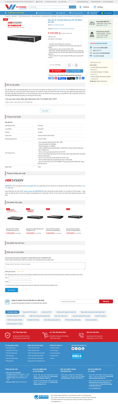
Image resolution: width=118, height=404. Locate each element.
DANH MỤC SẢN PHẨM (16, 13)
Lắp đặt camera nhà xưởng (81, 316)
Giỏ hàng (100, 7)
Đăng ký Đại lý (9, 361)
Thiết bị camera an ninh (25, 16)
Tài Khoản (86, 7)
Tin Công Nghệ (108, 13)
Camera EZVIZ (46, 312)
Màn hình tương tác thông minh (39, 316)
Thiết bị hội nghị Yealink (14, 320)
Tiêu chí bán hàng (10, 348)
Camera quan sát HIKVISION (32, 191)
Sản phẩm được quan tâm (45, 13)
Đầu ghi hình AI (46, 16)
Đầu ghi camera (36, 16)
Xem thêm (45, 111)
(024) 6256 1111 (15, 376)
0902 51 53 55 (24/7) (102, 81)
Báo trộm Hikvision (61, 316)
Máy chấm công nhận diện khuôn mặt (93, 312)
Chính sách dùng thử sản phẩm (36, 353)
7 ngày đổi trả (93, 13)
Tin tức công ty (54, 350)
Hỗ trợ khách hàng (83, 1)
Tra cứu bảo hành (108, 1)
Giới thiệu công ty (54, 348)
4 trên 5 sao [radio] (22, 271)
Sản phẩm (14, 16)
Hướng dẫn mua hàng (11, 350)
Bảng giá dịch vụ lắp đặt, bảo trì (36, 361)
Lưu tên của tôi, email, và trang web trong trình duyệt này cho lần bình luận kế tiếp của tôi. (32, 285)
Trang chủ (7, 16)
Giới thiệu (40, 1)
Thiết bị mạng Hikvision (72, 320)
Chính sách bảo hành (33, 350)
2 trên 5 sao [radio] (19, 271)
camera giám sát (30, 186)
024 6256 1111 (101, 72)
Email (7, 281)
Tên (6, 278)
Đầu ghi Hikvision (61, 89)
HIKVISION (53, 16)
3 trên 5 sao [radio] (20, 271)
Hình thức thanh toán (11, 353)
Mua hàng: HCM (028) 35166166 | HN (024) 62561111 (20, 1)
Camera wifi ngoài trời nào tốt (66, 312)
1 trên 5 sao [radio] (17, 271)
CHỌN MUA (57, 71)
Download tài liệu (95, 1)
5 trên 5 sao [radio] (23, 271)
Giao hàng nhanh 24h (77, 13)
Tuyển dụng (63, 1)
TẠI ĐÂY (105, 25)
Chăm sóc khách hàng (12, 358)
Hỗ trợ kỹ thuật (10, 355)
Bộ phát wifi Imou (33, 320)
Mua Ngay (100, 122)
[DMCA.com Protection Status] (77, 356)
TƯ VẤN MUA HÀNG (74, 71)
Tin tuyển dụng (54, 355)
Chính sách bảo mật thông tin (36, 358)
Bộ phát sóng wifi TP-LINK (15, 316)
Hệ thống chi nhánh (52, 1)
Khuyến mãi (62, 13)
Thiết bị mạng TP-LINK (14, 324)
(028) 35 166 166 (16, 374)
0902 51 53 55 (19, 382)
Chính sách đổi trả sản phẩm (35, 355)
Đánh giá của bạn (10, 271)
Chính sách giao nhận (33, 348)
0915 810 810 (103, 76)
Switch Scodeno (100, 316)
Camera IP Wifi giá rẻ (29, 312)
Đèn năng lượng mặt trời (52, 320)
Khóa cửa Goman (91, 320)
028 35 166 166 (100, 67)
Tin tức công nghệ (55, 353)
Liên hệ (52, 358)
